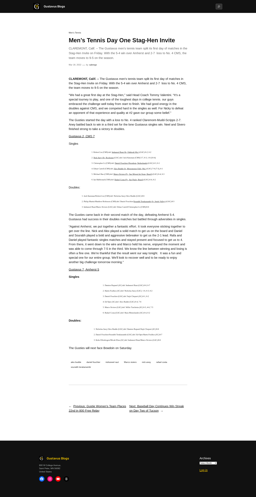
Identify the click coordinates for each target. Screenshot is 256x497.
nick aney (146, 362)
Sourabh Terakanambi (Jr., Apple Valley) (150, 201)
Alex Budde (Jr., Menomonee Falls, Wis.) (130, 169)
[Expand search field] (219, 6)
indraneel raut (112, 362)
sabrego (93, 65)
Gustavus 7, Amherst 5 (84, 269)
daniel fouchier (93, 362)
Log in (204, 470)
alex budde (76, 362)
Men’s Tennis (75, 32)
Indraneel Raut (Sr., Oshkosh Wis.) (125, 152)
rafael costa (161, 362)
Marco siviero (130, 362)
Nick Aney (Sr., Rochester (103, 158)
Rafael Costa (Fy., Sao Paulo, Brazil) (129, 180)
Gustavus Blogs (54, 6)
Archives (205, 458)
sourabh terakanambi (81, 367)
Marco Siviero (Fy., (132, 174)
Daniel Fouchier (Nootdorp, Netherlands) (131, 163)
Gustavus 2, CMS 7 (82, 136)
